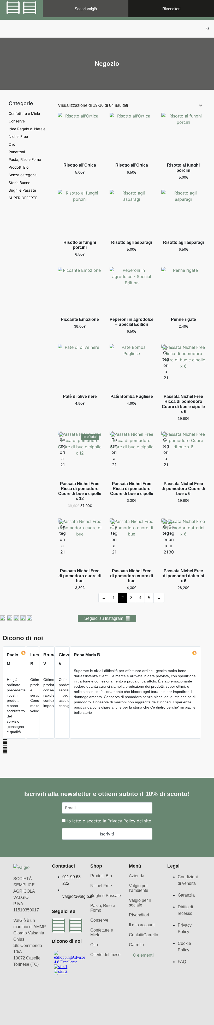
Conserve (17, 121)
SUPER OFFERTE (23, 198)
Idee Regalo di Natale (27, 129)
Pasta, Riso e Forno (25, 159)
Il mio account (141, 925)
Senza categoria (23, 175)
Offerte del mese (105, 954)
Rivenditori (139, 915)
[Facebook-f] (13, 7)
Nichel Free (18, 136)
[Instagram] (29, 7)
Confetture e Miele (24, 113)
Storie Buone (19, 182)
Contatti (136, 935)
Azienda (136, 876)
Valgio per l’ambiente (138, 888)
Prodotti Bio (18, 167)
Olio (12, 144)
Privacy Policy (121, 820)
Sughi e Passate (22, 190)
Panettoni (17, 152)
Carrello (150, 935)
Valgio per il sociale (140, 902)
